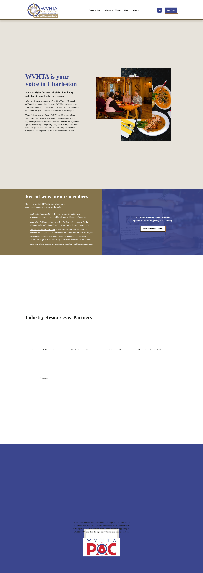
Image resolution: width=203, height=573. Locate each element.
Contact (136, 10)
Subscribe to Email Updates (153, 228)
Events (118, 10)
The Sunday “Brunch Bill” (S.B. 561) (45, 214)
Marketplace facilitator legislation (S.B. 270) (47, 222)
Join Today (171, 10)
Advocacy (108, 10)
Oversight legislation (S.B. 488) (42, 229)
